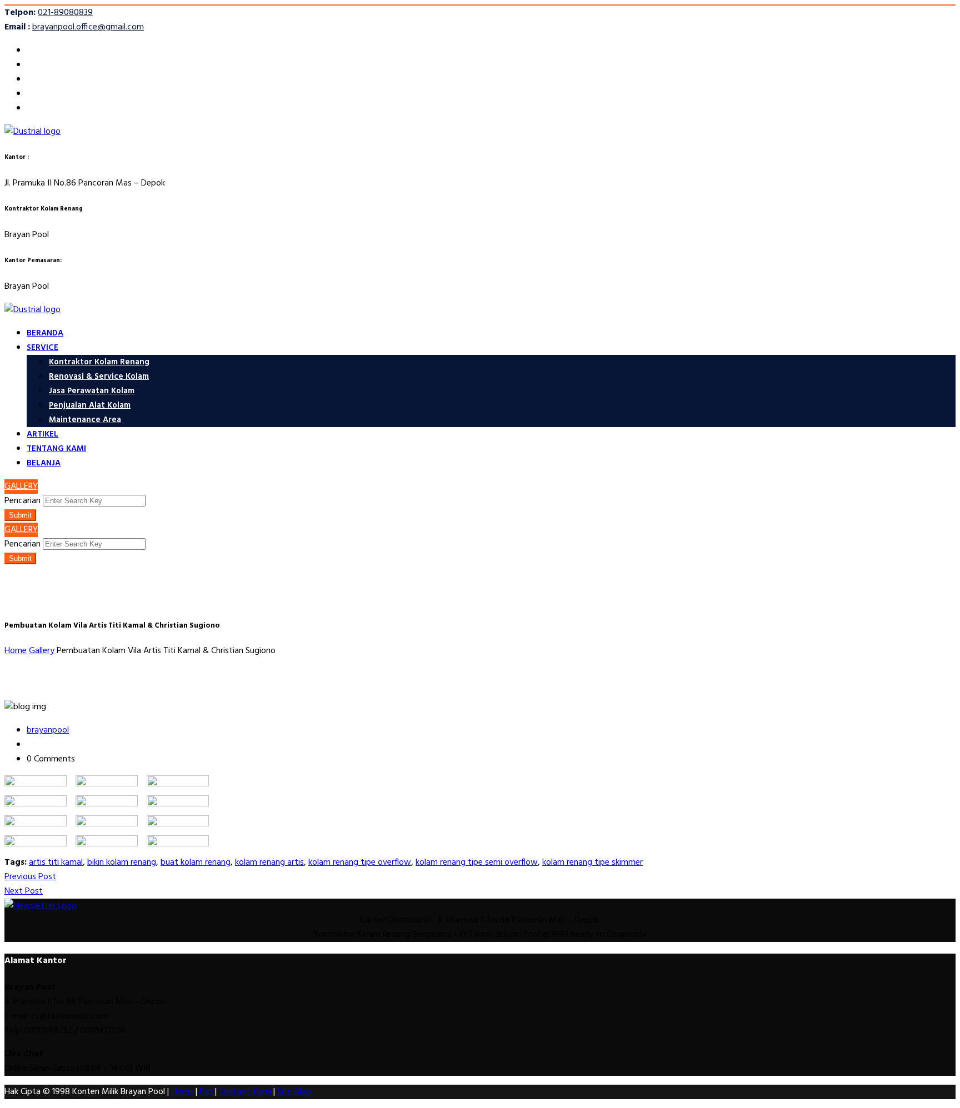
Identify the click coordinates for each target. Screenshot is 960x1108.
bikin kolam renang (121, 862)
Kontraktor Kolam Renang (99, 362)
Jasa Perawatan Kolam (91, 391)
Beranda (45, 333)
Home (182, 1092)
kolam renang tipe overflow (359, 862)
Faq (206, 1092)
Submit (20, 515)
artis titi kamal (56, 862)
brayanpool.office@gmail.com (88, 27)
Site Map (294, 1092)
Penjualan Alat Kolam (90, 405)
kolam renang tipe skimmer (592, 862)
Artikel (42, 434)
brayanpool (48, 730)
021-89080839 (65, 13)
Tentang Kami (56, 448)
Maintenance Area (85, 420)
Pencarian (22, 501)
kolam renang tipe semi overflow (477, 862)
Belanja (44, 463)
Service (42, 347)
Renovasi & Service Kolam (99, 376)
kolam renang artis (269, 862)
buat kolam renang (196, 862)
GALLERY (21, 486)
